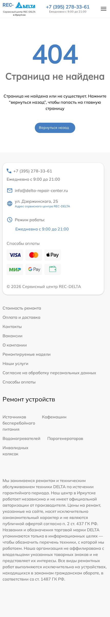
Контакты (12, 326)
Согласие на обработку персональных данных (49, 372)
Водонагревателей (21, 438)
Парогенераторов (65, 438)
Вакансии (13, 335)
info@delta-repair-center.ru (41, 190)
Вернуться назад (54, 127)
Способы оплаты (19, 381)
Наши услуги (15, 363)
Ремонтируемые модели (27, 354)
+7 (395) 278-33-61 (68, 7)
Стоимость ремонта (22, 308)
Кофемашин (54, 416)
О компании (15, 345)
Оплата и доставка (21, 317)
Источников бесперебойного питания (19, 423)
